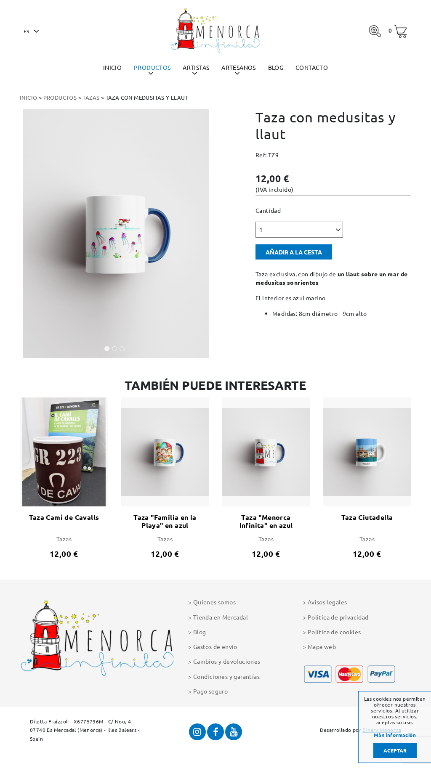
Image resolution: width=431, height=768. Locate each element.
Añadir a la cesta (294, 252)
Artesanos (238, 67)
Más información (395, 735)
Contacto (311, 67)
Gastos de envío (215, 646)
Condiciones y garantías (226, 676)
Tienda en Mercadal (220, 617)
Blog (276, 67)
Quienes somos (214, 602)
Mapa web (322, 646)
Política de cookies (334, 632)
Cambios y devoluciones (227, 661)
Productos (152, 67)
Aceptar (395, 750)
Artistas (196, 67)
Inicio (112, 67)
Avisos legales (327, 602)
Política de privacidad (338, 617)
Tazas (90, 97)
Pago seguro (210, 691)
